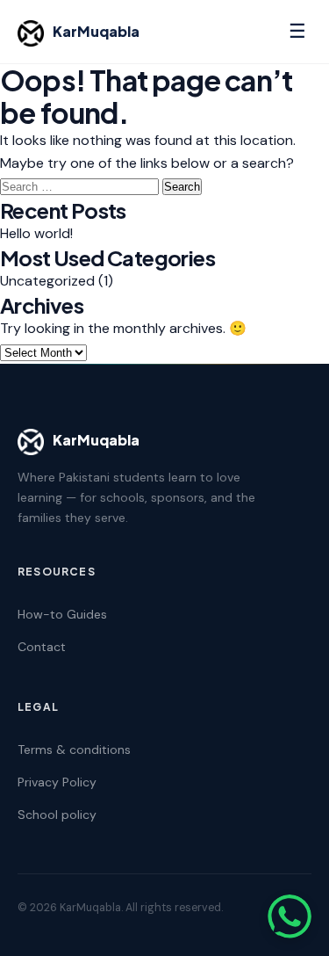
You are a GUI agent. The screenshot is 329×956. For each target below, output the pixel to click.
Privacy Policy (57, 782)
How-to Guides (62, 614)
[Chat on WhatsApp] (289, 916)
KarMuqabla (96, 31)
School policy (57, 814)
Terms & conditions (74, 749)
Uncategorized (47, 281)
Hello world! (36, 233)
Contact (42, 647)
